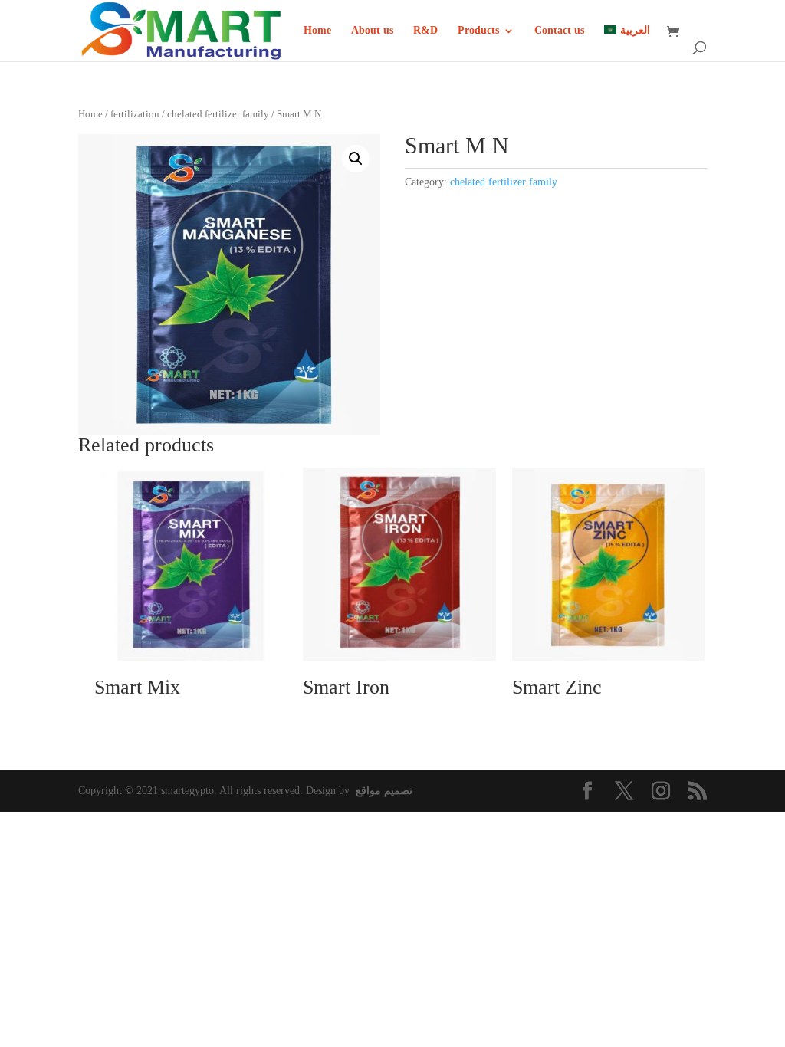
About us (372, 30)
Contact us (559, 30)
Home (317, 30)
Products (478, 30)
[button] (356, 158)
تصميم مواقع (384, 790)
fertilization (134, 114)
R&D (425, 30)
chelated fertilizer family (218, 114)
